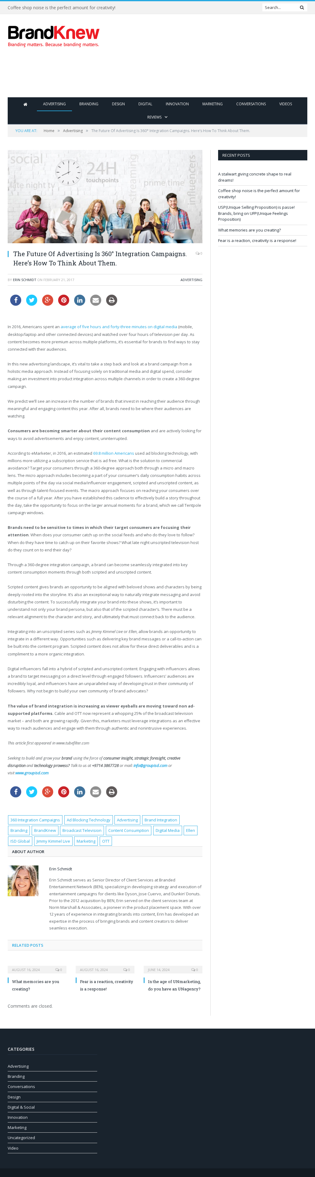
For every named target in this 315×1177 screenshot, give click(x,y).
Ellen (190, 830)
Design (118, 104)
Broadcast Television (82, 830)
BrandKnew (45, 830)
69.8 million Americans (113, 453)
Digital (145, 104)
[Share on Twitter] (31, 304)
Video (13, 1148)
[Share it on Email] (95, 304)
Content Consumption (128, 830)
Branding (88, 104)
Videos (285, 104)
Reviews (154, 117)
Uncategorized (21, 1137)
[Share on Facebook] (15, 304)
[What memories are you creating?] (37, 965)
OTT (106, 841)
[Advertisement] (197, 77)
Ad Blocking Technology (88, 820)
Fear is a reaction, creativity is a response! (257, 240)
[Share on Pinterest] (63, 304)
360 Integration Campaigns (35, 820)
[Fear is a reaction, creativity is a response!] (105, 965)
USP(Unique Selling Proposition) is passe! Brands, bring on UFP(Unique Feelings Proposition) (256, 213)
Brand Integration (161, 820)
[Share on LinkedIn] (79, 304)
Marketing (212, 104)
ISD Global (20, 841)
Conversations (251, 104)
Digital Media (168, 830)
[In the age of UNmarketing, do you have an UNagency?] (173, 965)
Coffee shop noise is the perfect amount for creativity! (61, 7)
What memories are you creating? (249, 230)
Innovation (177, 104)
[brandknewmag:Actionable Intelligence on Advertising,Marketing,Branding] (54, 35)
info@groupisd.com (150, 765)
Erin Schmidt (24, 279)
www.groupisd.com (32, 773)
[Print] (111, 304)
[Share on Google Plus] (47, 304)
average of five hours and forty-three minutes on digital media (119, 326)
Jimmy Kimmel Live (53, 841)
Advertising (54, 104)
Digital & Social (21, 1107)
